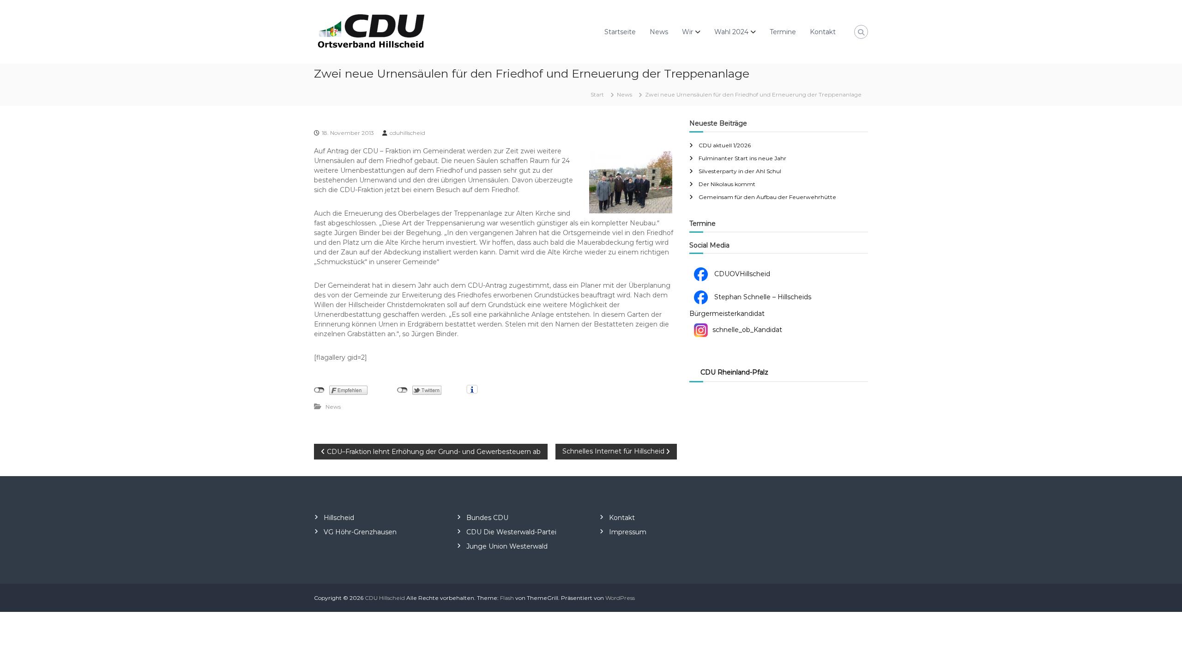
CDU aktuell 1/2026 (725, 145)
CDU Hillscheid (385, 597)
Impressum (627, 532)
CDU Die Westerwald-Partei (511, 532)
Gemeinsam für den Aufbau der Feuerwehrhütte (767, 196)
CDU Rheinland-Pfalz (734, 372)
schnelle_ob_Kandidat (747, 330)
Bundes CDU (487, 518)
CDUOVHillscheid (741, 274)
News (659, 32)
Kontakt (823, 32)
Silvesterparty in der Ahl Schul (740, 171)
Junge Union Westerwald (507, 546)
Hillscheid (339, 518)
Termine (783, 32)
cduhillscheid (407, 132)
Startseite (620, 32)
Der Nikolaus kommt (727, 184)
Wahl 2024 (731, 32)
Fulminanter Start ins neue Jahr (742, 158)
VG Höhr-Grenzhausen (360, 532)
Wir (687, 32)
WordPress (620, 597)
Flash (507, 597)
